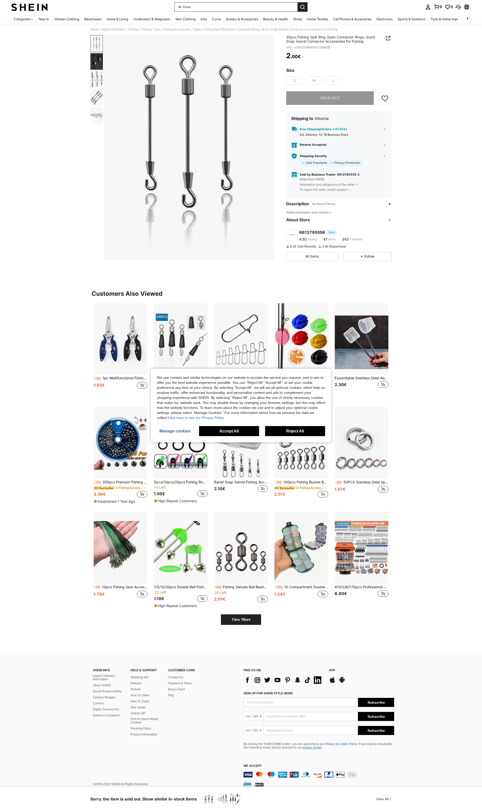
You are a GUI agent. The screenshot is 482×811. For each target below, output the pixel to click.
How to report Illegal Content (144, 720)
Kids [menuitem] (204, 19)
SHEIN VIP (138, 713)
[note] (115, 501)
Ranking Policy (141, 728)
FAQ (171, 695)
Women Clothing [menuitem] (66, 19)
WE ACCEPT (253, 766)
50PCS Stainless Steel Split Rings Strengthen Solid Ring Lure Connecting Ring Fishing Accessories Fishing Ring (362, 482)
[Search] (302, 7)
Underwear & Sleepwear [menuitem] (151, 19)
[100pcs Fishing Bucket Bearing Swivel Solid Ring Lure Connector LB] (301, 443)
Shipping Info (140, 677)
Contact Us (175, 677)
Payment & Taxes (180, 683)
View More (241, 619)
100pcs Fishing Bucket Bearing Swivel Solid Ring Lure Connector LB (301, 482)
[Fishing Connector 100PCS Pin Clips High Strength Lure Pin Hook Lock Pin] (241, 339)
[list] (284, 680)
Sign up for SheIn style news (268, 693)
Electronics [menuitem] (385, 19)
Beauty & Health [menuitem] (275, 19)
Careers (98, 703)
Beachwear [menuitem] (93, 19)
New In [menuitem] (44, 19)
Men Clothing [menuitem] (185, 19)
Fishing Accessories (177, 29)
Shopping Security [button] (313, 156)
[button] (458, 7)
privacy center (312, 747)
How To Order (140, 695)
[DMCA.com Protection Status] (259, 784)
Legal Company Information (104, 677)
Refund (136, 689)
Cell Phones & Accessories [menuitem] (352, 19)
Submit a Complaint (106, 715)
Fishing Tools (151, 29)
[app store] (332, 682)
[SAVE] (385, 98)
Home (94, 29)
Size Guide (138, 707)
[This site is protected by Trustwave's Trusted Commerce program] (247, 784)
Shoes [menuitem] (297, 19)
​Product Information (144, 734)
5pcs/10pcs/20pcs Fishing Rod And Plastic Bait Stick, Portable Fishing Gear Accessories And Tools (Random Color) (181, 482)
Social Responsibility (107, 691)
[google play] (341, 682)
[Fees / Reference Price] (302, 57)
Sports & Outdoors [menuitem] (412, 19)
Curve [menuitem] (216, 19)
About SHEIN (102, 685)
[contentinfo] (319, 775)
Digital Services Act (106, 709)
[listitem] (120, 351)
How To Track (140, 701)
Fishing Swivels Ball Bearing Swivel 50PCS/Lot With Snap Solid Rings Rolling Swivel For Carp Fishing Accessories (241, 587)
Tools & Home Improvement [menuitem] (451, 19)
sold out (330, 98)
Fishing (134, 29)
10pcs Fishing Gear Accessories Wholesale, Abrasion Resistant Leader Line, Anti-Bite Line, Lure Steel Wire (121, 587)
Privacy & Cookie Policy (341, 744)
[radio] (294, 80)
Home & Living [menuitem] (117, 19)
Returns (136, 683)
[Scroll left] (461, 19)
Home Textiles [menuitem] (317, 19)
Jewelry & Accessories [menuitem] (242, 19)
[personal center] (428, 7)
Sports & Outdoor (114, 29)
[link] (438, 7)
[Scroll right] (467, 19)
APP (332, 670)
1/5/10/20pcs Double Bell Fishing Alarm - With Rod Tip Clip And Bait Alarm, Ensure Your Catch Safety (181, 587)
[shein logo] (29, 7)
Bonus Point (176, 689)
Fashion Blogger (104, 697)
